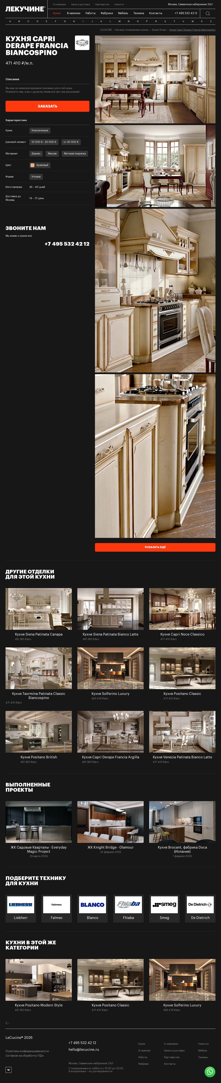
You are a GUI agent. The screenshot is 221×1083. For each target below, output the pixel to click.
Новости (203, 1044)
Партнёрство (172, 1057)
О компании (171, 1044)
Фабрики (143, 1064)
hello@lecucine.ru (84, 1049)
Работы (142, 1057)
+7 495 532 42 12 (186, 13)
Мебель (202, 1051)
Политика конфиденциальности (27, 1051)
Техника (203, 1057)
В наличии (144, 1051)
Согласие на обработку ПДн (25, 1055)
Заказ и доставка (174, 1051)
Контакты (169, 1064)
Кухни (141, 1044)
